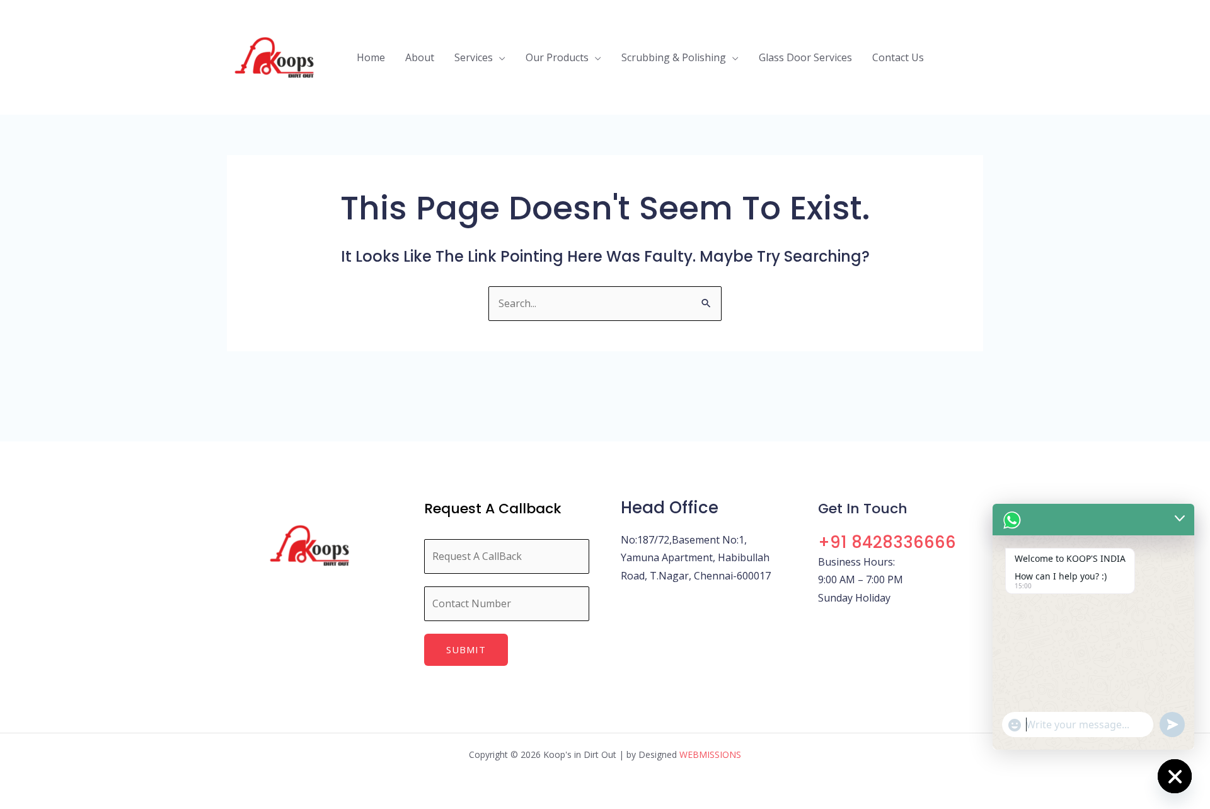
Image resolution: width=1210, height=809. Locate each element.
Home (371, 57)
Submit (466, 649)
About (419, 57)
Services (473, 57)
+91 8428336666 (887, 542)
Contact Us (898, 57)
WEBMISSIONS (710, 754)
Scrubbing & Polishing (673, 57)
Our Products (557, 57)
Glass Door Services (805, 57)
